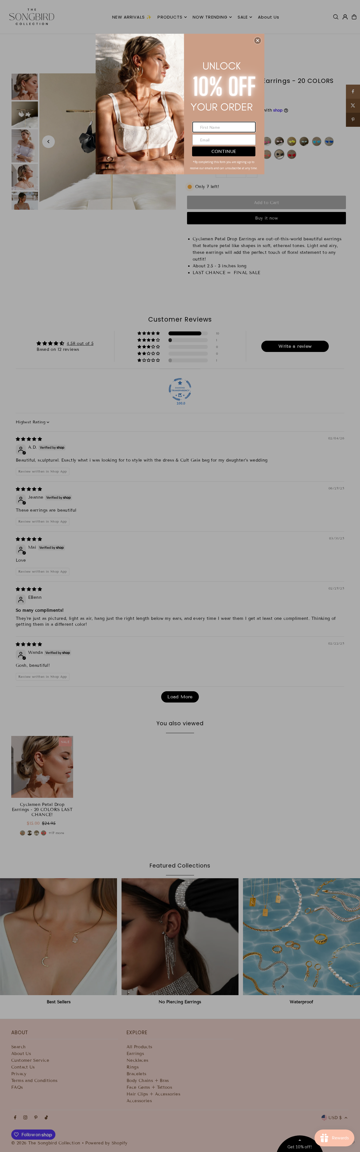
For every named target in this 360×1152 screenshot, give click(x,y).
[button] (257, 40)
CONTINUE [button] (224, 151)
